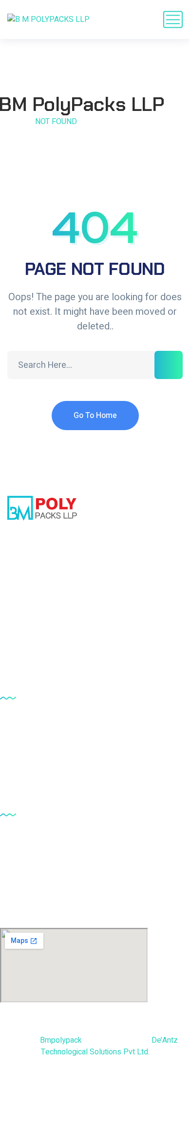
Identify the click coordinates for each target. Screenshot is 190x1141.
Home (11, 121)
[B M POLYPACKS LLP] (48, 20)
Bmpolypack (61, 1040)
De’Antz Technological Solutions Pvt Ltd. (109, 1046)
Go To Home (95, 415)
